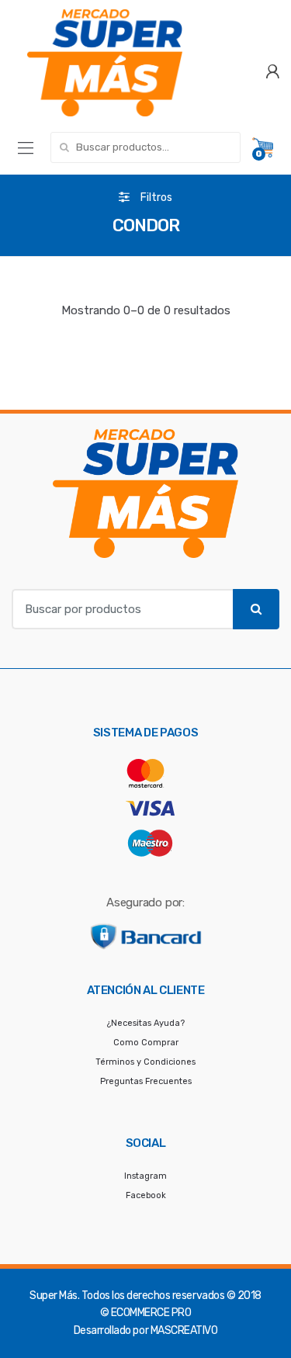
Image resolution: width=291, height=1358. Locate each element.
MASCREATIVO (184, 1330)
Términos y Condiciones (145, 1062)
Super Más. (54, 1295)
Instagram (145, 1176)
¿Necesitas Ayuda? (146, 1023)
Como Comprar (145, 1043)
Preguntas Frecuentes (146, 1081)
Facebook (146, 1195)
